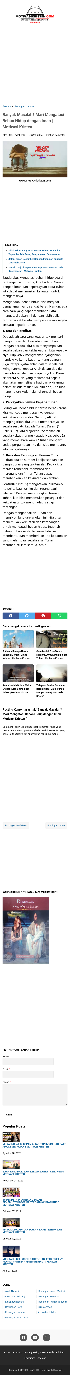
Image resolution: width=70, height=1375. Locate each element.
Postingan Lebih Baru (16, 825)
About (7, 1352)
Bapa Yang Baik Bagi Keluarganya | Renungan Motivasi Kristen (33, 1173)
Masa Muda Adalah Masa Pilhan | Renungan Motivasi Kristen (32, 1231)
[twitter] (27, 616)
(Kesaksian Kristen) (14, 1296)
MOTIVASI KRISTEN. (34, 1370)
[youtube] (35, 1337)
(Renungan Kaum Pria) (16, 1317)
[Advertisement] (35, 65)
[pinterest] (43, 616)
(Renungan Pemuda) (48, 1296)
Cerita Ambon (45, 1307)
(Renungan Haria (13, 1307)
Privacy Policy (31, 1352)
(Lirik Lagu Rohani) (14, 1301)
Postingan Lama (56, 825)
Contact (17, 1352)
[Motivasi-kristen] (35, 12)
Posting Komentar (55, 135)
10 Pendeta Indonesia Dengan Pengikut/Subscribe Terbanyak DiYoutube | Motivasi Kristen (31, 1202)
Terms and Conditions (53, 1352)
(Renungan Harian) (14, 1312)
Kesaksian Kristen (47, 1312)
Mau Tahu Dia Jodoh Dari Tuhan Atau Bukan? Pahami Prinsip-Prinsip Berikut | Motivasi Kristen (33, 1262)
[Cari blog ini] (65, 13)
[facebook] (11, 616)
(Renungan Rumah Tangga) (52, 1301)
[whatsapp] (59, 616)
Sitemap (42, 1358)
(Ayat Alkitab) (11, 1291)
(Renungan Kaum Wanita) (51, 1291)
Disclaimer (29, 1358)
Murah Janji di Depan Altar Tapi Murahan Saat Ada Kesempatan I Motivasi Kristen (34, 1145)
